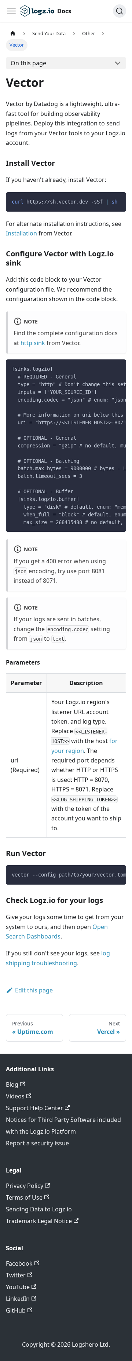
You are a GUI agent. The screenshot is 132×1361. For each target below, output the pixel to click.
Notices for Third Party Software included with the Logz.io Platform (63, 1125)
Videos (15, 1096)
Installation (21, 233)
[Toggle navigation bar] (11, 11)
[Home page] (13, 33)
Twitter (16, 1275)
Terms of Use (24, 1197)
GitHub (16, 1310)
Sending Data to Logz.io (39, 1209)
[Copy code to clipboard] (117, 201)
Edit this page (34, 990)
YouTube (18, 1287)
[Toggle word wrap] (104, 368)
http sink (33, 343)
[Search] (119, 11)
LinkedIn (18, 1299)
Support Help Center (34, 1108)
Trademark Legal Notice (39, 1221)
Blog (12, 1084)
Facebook (19, 1263)
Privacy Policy (24, 1186)
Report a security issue (37, 1143)
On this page (28, 63)
